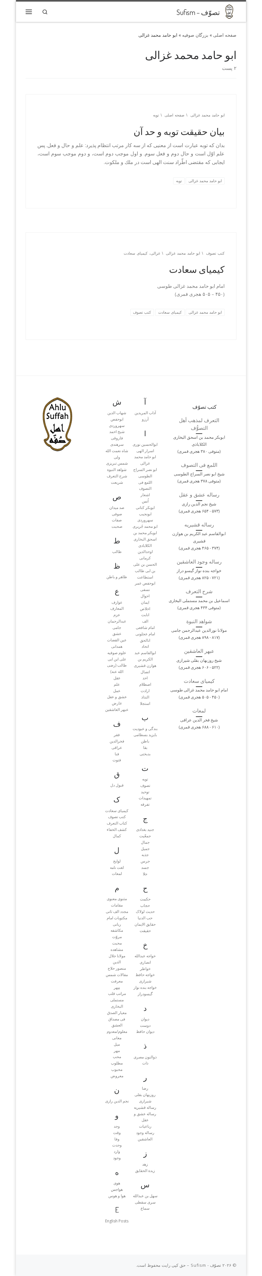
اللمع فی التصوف (199, 464)
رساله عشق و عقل (199, 494)
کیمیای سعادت (197, 269)
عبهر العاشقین (199, 650)
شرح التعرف (199, 591)
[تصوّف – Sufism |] (229, 10)
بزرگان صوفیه (195, 35)
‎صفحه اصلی (224, 35)
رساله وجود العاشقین (199, 561)
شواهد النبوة (199, 621)
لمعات (199, 710)
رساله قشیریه (199, 524)
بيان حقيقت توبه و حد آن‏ (179, 131)
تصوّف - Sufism (206, 1265)
